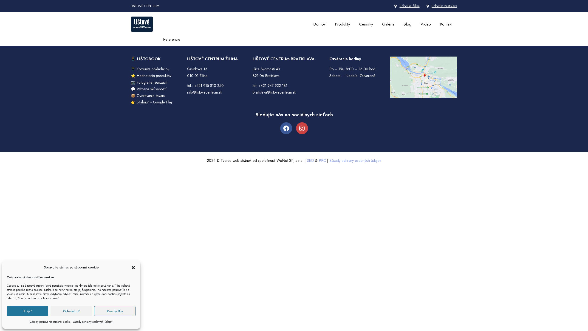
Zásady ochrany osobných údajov (92, 322)
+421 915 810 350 (209, 85)
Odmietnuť (71, 311)
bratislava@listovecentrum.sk (274, 92)
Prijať (27, 311)
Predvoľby (115, 311)
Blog (407, 24)
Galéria (388, 24)
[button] (133, 267)
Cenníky (366, 24)
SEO (310, 160)
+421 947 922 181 (273, 85)
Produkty (342, 24)
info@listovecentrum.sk (204, 92)
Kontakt (446, 24)
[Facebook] (286, 128)
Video (426, 24)
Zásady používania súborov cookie (50, 322)
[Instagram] (302, 128)
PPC (322, 160)
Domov (319, 24)
